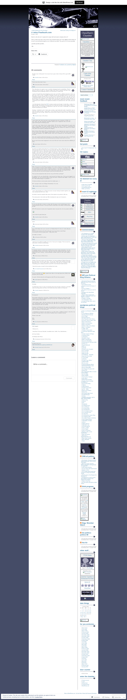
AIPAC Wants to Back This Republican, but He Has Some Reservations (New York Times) (88, 252)
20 (90, 612)
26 (88, 613)
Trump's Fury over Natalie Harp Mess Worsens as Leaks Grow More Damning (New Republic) (88, 263)
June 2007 (84, 659)
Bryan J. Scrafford (86, 327)
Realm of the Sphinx (86, 390)
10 (85, 610)
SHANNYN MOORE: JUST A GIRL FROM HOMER (88, 398)
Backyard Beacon (86, 317)
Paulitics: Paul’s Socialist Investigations (87, 382)
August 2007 (85, 657)
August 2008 (85, 640)
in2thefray (84, 358)
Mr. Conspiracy (90, 220)
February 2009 (85, 632)
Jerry (36, 321)
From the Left (85, 351)
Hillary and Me (85, 353)
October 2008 (85, 637)
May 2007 (84, 661)
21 (81, 613)
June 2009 (84, 629)
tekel (83, 402)
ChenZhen (37, 77)
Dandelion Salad (86, 338)
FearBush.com (63, 64)
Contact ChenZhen (87, 89)
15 (82, 612)
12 (88, 610)
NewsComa (84, 370)
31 (85, 615)
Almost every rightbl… (89, 121)
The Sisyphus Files (86, 416)
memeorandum (88, 230)
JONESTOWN (85, 361)
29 (82, 615)
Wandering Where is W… (90, 104)
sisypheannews (87, 127)
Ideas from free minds (87, 356)
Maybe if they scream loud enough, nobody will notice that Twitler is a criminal (88, 295)
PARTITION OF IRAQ (87, 379)
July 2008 (84, 641)
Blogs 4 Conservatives (87, 323)
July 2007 (84, 658)
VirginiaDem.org (85, 424)
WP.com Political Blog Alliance (87, 276)
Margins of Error (85, 470)
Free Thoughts (85, 350)
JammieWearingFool (86, 187)
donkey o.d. (84, 343)
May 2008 (84, 644)
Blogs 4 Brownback (86, 321)
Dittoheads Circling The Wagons (67, 30)
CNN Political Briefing (87, 467)
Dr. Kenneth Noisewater (39, 268)
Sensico (84, 396)
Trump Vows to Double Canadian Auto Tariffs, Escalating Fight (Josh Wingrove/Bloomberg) (88, 256)
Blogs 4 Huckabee (86, 324)
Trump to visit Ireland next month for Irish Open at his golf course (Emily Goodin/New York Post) (89, 244)
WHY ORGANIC (85, 439)
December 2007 (85, 651)
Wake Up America (86, 434)
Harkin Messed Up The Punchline (39, 30)
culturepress (85, 336)
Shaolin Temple (84, 513)
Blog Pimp (89, 216)
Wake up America (86, 188)
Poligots (84, 384)
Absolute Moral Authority (87, 314)
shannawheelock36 (88, 110)
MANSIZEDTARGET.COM (88, 365)
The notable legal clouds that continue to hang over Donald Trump (88, 472)
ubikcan (84, 422)
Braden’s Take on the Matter (88, 325)
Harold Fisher (87, 108)
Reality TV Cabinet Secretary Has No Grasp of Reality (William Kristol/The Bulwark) (88, 266)
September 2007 (86, 655)
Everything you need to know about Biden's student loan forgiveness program (88, 478)
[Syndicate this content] (80, 192)
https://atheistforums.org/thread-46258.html (42, 344)
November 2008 (85, 636)
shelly (36, 279)
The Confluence (85, 406)
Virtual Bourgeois (86, 426)
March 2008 (84, 647)
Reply (33, 79)
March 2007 (84, 664)
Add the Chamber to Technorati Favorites (87, 577)
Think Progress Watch (87, 419)
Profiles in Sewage (86, 298)
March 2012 (84, 627)
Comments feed (85, 684)
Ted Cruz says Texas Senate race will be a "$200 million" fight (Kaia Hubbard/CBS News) (88, 240)
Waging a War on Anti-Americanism (86, 432)
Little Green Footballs (87, 184)
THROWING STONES (87, 420)
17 (85, 612)
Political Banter (85, 386)
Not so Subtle (85, 374)
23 (84, 613)
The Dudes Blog (85, 408)
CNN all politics (88, 456)
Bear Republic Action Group (88, 318)
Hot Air (85, 543)
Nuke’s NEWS (85, 375)
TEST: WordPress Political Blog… (90, 108)
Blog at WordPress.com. (69, 693)
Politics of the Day (86, 481)
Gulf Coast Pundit (86, 185)
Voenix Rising (85, 429)
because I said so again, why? (89, 320)
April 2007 (84, 662)
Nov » (85, 616)
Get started (79, 2)
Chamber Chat (87, 61)
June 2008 (84, 643)
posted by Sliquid (71, 64)
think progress (87, 486)
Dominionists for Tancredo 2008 (89, 342)
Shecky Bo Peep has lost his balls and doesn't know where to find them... (88, 282)
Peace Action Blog (86, 383)
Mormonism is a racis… (89, 118)
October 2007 (85, 654)
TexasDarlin (84, 404)
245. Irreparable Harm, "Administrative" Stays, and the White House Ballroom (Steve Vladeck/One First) (88, 248)
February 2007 (85, 665)
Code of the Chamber (87, 74)
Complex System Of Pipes (88, 333)
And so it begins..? (86, 288)
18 (87, 612)
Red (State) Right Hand (87, 393)
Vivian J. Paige (85, 427)
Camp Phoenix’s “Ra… (89, 115)
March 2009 (84, 630)
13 (90, 610)
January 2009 (85, 633)
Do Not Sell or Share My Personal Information (86, 693)
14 (81, 612)
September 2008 (86, 639)
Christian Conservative (87, 330)
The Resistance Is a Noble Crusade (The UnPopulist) (87, 234)
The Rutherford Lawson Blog (88, 415)
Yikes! (83, 440)
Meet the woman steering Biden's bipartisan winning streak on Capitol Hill (88, 464)
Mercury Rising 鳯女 (86, 367)
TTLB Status (87, 555)
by (34, 77)
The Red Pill (85, 413)
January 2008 (85, 650)
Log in (83, 681)
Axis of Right (85, 316)
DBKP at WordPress (86, 339)
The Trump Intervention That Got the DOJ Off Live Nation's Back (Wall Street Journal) (88, 259)
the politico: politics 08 (85, 534)
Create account (85, 680)
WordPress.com (85, 685)
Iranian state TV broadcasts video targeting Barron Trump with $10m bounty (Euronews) (89, 237)
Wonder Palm (89, 209)
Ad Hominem (89, 207)
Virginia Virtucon (85, 423)
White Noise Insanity (86, 438)
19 (88, 612)
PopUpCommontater (86, 387)
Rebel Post (84, 391)
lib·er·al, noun (85, 363)
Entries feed (85, 683)
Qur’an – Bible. (85, 389)
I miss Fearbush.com (89, 135)
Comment (69, 378)
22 (82, 613)
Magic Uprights (89, 223)
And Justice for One (86, 284)
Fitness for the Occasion (87, 349)
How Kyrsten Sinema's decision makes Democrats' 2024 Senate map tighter (88, 461)
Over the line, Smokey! (87, 376)
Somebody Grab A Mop (89, 119)
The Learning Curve (86, 412)
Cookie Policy (38, 697)
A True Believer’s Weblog (87, 313)
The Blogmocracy (86, 405)
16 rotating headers (84, 508)
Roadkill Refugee (86, 394)
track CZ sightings (89, 192)
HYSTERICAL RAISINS (87, 354)
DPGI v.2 (84, 346)
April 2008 (84, 646)
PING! (89, 212)
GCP (47, 104)
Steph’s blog (85, 399)
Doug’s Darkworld (86, 345)
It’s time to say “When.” (87, 360)
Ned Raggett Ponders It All (88, 368)
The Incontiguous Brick (87, 411)
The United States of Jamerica (89, 417)
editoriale (84, 347)
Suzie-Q (84, 401)
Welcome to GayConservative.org (86, 436)
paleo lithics (84, 378)
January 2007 (85, 666)
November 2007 (85, 652)
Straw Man (89, 204)
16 (84, 612)
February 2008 (85, 648)
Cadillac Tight (85, 328)
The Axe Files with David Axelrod (89, 468)
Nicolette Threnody (38, 347)
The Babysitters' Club (87, 299)
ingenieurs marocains (89, 124)
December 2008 (85, 634)
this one (84, 504)
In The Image (85, 357)
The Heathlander (86, 409)
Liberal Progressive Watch (88, 364)
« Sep (81, 616)
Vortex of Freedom (86, 430)
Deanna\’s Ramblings (87, 340)
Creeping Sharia (85, 335)
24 (85, 613)
